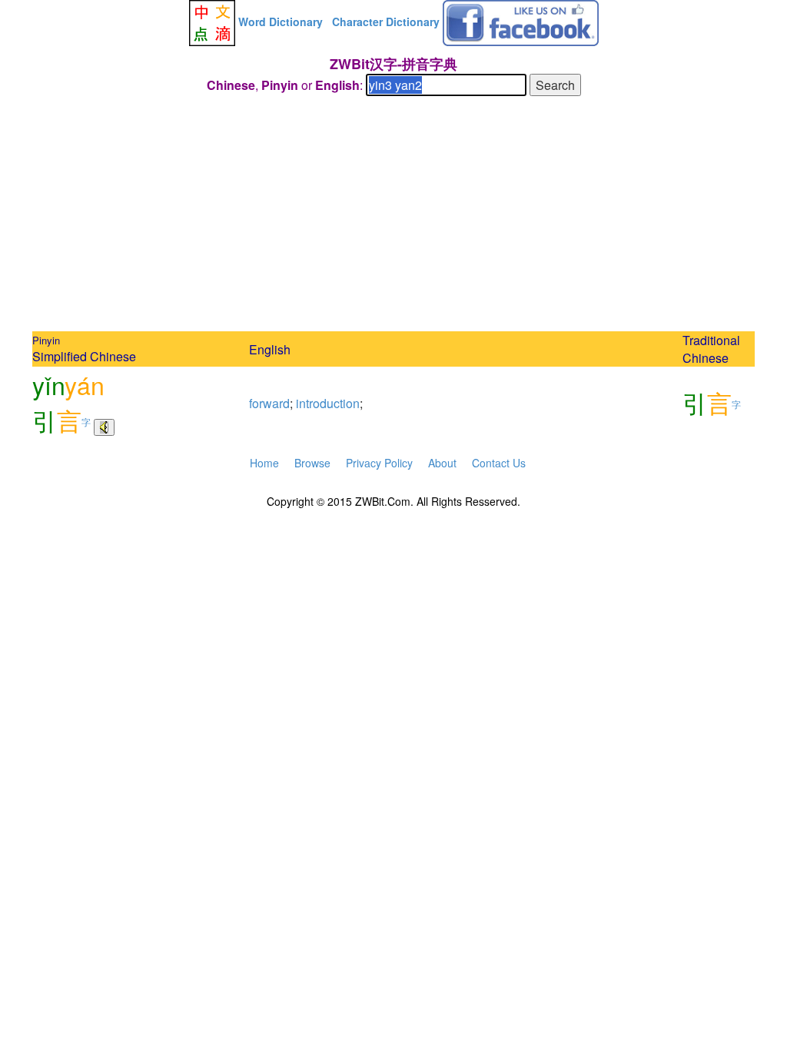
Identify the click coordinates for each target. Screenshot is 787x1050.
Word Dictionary (280, 21)
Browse (312, 462)
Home (264, 462)
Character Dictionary (386, 21)
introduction (328, 403)
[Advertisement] (393, 216)
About (442, 462)
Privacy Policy (379, 462)
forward (269, 403)
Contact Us (499, 462)
